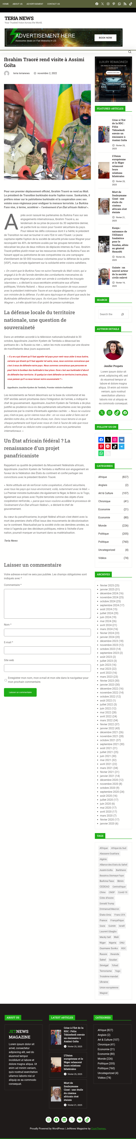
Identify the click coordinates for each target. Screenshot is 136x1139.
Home (6, 4)
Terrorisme (106, 971)
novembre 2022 (109, 692)
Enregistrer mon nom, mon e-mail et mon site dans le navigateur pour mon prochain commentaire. (48, 679)
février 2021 (107, 772)
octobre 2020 (107, 787)
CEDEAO (104, 886)
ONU (122, 942)
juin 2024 (105, 617)
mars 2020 (106, 815)
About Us (18, 4)
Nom (7, 624)
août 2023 (106, 656)
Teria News (19, 18)
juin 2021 (105, 756)
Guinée (112, 926)
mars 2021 (106, 768)
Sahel (103, 959)
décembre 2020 (109, 779)
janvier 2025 (107, 589)
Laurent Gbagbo (108, 931)
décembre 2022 (109, 688)
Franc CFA (119, 914)
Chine (102, 892)
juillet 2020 (106, 799)
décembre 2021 (109, 732)
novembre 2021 (109, 736)
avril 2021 (106, 764)
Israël (122, 926)
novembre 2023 (109, 645)
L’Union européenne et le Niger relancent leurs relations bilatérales (119, 166)
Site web (9, 660)
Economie (104, 509)
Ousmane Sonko (109, 948)
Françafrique (117, 920)
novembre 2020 (109, 783)
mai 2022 (105, 712)
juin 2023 (105, 664)
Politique (103, 533)
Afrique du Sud (118, 848)
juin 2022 (105, 708)
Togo (117, 971)
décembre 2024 (109, 593)
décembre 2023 (109, 641)
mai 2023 (105, 668)
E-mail (8, 642)
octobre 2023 (107, 649)
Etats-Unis (105, 914)
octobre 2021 (107, 740)
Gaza (102, 926)
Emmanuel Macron (109, 909)
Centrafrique (119, 886)
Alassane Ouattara (109, 853)
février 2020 (107, 819)
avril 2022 (106, 716)
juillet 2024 (106, 613)
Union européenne (109, 987)
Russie (103, 954)
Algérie (103, 859)
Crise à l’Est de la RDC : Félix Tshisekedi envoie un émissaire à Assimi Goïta (119, 130)
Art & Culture (105, 493)
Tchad (115, 965)
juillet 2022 (106, 704)
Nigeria (112, 942)
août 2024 (106, 609)
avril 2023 (106, 672)
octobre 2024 (107, 601)
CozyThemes (98, 1128)
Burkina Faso (107, 881)
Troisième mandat (109, 976)
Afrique (102, 477)
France (103, 920)
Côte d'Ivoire (107, 897)
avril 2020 (106, 811)
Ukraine (104, 982)
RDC (123, 948)
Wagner (104, 993)
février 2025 (107, 585)
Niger (103, 942)
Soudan (113, 959)
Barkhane (121, 870)
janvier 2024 (107, 637)
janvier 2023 (107, 684)
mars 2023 (106, 676)
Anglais (102, 485)
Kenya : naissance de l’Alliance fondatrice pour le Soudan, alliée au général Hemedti (120, 239)
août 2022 (106, 700)
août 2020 (106, 795)
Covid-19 (122, 892)
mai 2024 (105, 621)
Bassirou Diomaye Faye (112, 875)
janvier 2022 (107, 728)
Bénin (120, 881)
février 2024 (107, 633)
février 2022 (107, 724)
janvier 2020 (107, 823)
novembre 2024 (109, 597)
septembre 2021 (109, 744)
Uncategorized (106, 549)
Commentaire (13, 585)
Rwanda (114, 954)
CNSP (112, 892)
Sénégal (104, 965)
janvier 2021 (107, 776)
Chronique (104, 501)
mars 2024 (106, 629)
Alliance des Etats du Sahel (113, 864)
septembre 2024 (109, 605)
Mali (116, 937)
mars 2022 (106, 720)
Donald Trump (107, 903)
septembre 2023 (109, 652)
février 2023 (107, 680)
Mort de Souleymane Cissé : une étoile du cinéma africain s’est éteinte (119, 202)
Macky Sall (105, 937)
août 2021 (106, 748)
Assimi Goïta (106, 870)
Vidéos (102, 558)
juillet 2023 (106, 660)
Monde (102, 525)
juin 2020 (105, 803)
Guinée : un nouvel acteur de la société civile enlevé (120, 272)
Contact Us (53, 4)
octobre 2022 (107, 696)
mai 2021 (105, 760)
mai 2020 (105, 807)
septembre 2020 (109, 791)
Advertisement (35, 4)
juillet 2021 (106, 752)
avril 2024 (106, 625)
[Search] (122, 314)
